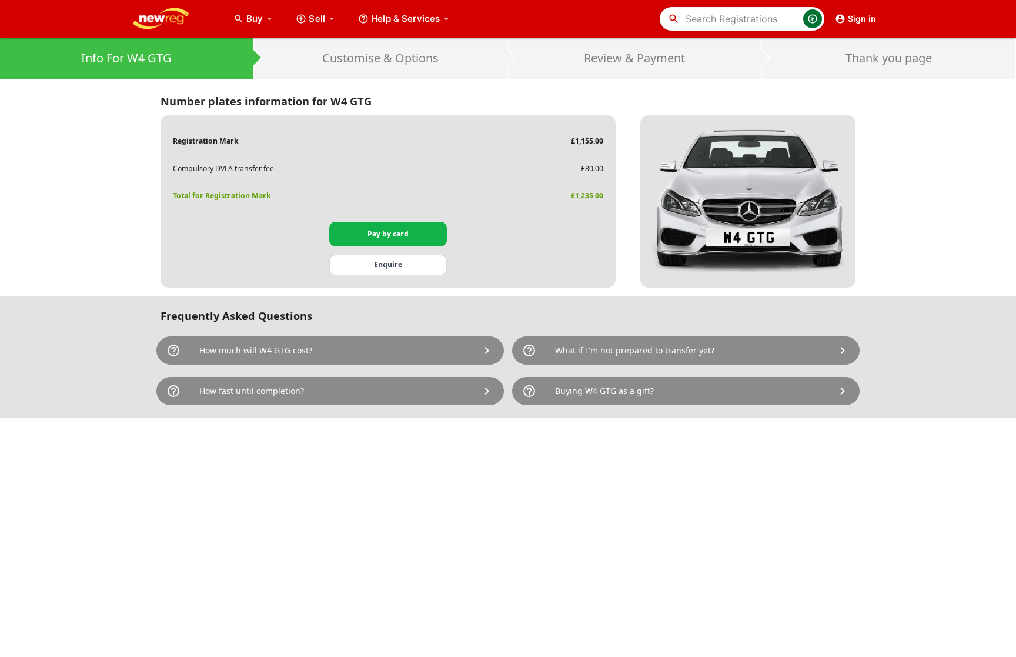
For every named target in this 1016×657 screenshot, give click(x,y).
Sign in (862, 19)
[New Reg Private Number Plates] (170, 19)
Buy (260, 18)
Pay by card (388, 234)
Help (405, 18)
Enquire (388, 264)
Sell (317, 18)
